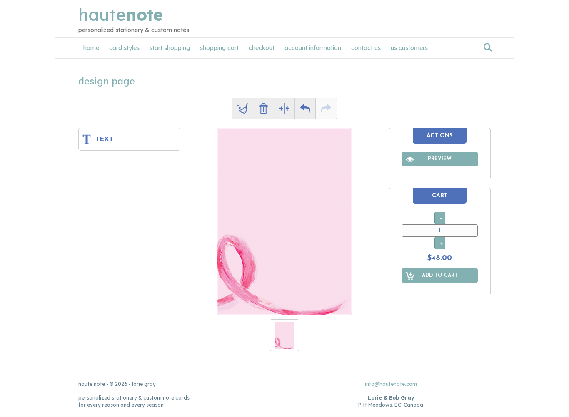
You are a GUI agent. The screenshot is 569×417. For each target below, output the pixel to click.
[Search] (485, 47)
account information (312, 48)
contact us (366, 48)
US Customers (409, 48)
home (91, 48)
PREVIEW (440, 158)
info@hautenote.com (391, 384)
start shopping (170, 48)
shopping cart (219, 48)
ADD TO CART (440, 275)
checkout (262, 48)
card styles (124, 48)
